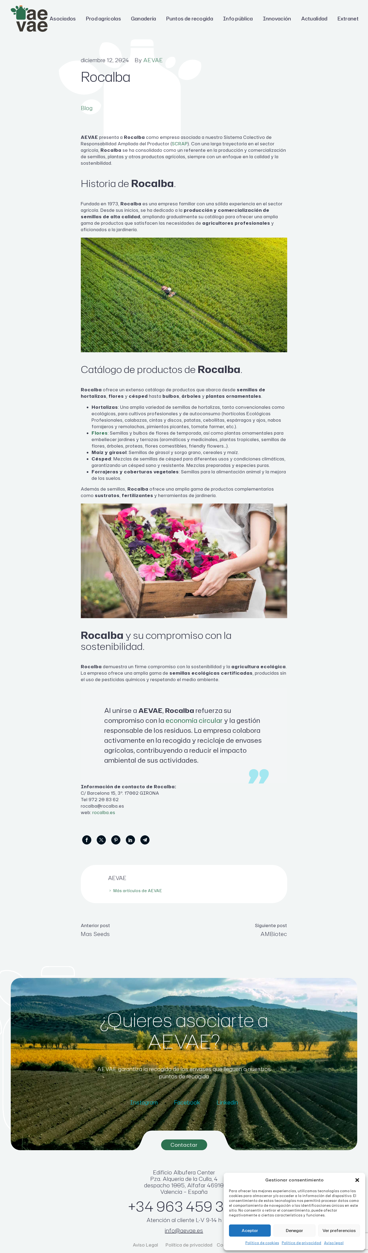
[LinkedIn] (130, 839)
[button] (357, 1180)
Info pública (238, 19)
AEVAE (153, 60)
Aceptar (250, 1230)
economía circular (194, 720)
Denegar (294, 1230)
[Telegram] (145, 839)
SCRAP (180, 144)
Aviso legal (334, 1243)
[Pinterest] (115, 839)
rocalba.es (103, 812)
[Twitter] (101, 839)
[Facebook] (86, 839)
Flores (100, 433)
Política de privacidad (301, 1243)
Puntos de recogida (189, 19)
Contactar (184, 1144)
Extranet (348, 19)
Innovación (277, 19)
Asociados (63, 19)
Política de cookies (262, 1243)
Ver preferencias (339, 1230)
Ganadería (143, 19)
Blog (87, 108)
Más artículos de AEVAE (137, 890)
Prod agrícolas (103, 19)
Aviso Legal (146, 1245)
